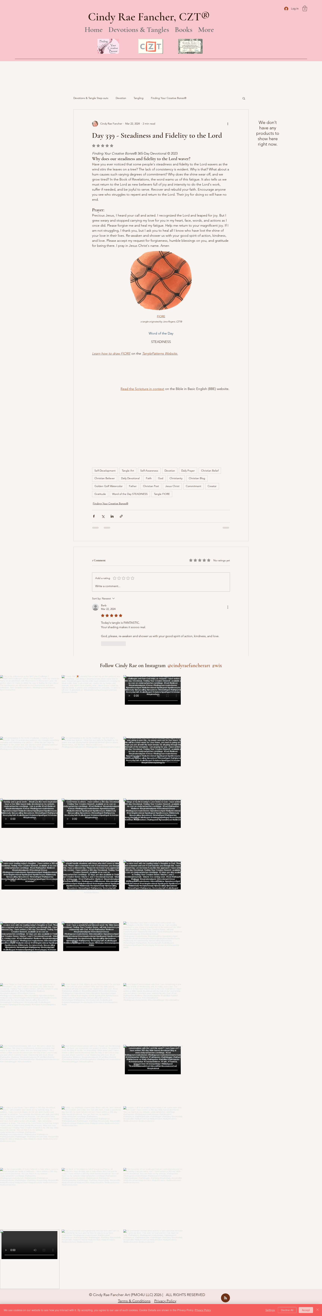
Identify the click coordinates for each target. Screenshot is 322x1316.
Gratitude (100, 421)
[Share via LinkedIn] (112, 444)
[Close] (317, 1310)
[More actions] (227, 124)
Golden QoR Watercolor (108, 413)
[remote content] (102, 363)
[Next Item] (172, 909)
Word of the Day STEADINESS (130, 421)
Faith (149, 405)
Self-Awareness (149, 398)
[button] (304, 8)
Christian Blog (197, 405)
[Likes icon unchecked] (103, 571)
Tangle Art (128, 398)
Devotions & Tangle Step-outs (90, 98)
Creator (212, 413)
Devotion (121, 98)
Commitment (193, 413)
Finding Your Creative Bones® (168, 98)
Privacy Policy (165, 1228)
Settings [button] (270, 1310)
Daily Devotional (130, 405)
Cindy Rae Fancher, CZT (144, 17)
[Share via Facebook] (94, 444)
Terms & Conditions (134, 1228)
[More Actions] (227, 535)
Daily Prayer (188, 398)
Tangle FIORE (162, 421)
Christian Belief (210, 398)
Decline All (287, 1310)
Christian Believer (104, 405)
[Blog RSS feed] (225, 1225)
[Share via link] (121, 444)
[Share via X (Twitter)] (103, 444)
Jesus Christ (172, 413)
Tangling (138, 98)
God (160, 405)
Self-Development (105, 398)
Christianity (176, 405)
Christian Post (151, 413)
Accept (306, 1310)
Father (133, 413)
